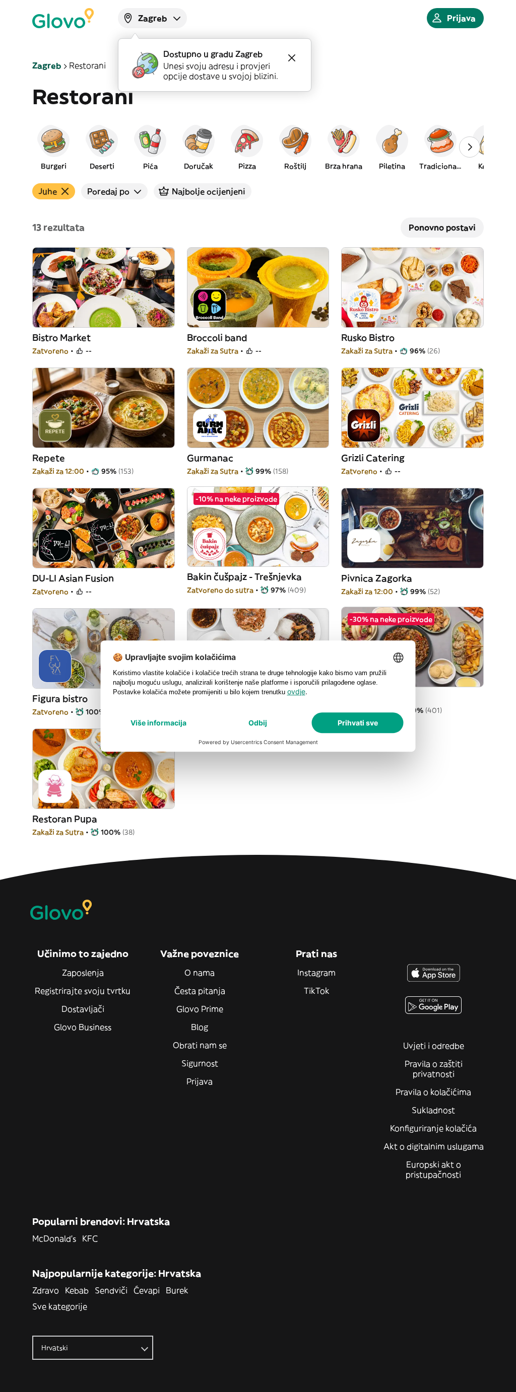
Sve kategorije (59, 1306)
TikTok (317, 991)
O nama (199, 973)
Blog (199, 1027)
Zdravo (45, 1290)
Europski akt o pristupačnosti (433, 1169)
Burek (177, 1290)
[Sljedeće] (470, 147)
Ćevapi (147, 1290)
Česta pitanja (199, 991)
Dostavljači (82, 1009)
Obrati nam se (200, 1045)
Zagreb (46, 65)
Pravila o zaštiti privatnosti (434, 1069)
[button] (53, 147)
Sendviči (111, 1290)
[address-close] (292, 58)
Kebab (77, 1290)
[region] (258, 147)
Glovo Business (82, 1027)
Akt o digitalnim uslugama (433, 1146)
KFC (90, 1238)
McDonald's (54, 1238)
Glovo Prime (199, 1009)
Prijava (199, 1081)
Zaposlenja (83, 973)
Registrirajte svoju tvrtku (83, 991)
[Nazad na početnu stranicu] (63, 18)
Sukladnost (433, 1110)
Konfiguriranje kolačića (433, 1128)
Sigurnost (199, 1063)
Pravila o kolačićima (433, 1092)
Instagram (316, 973)
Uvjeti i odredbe (433, 1046)
